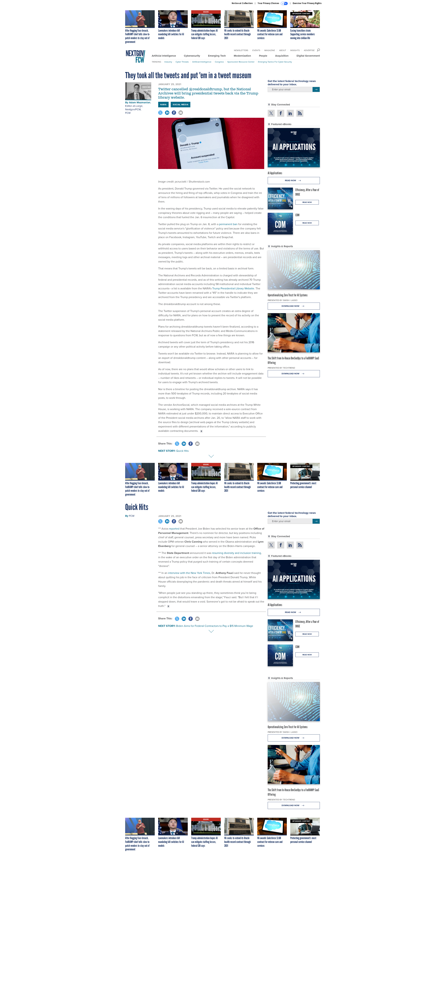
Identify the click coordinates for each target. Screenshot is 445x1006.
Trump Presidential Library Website (233, 288)
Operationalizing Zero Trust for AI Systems (288, 295)
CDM (297, 215)
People (263, 56)
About (282, 50)
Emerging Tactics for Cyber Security (275, 61)
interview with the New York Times (189, 573)
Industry (168, 61)
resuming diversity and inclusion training (236, 553)
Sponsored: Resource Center (240, 61)
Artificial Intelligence (164, 56)
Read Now (291, 180)
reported (174, 529)
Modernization (242, 56)
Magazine (269, 50)
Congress (219, 61)
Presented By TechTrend (281, 367)
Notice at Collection (242, 3)
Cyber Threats (182, 61)
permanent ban (228, 224)
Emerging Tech (217, 56)
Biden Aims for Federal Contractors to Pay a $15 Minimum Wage (214, 626)
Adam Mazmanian (139, 102)
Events (256, 50)
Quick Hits (182, 451)
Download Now (291, 306)
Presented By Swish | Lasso (282, 300)
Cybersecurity (192, 56)
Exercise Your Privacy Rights (307, 3)
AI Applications (275, 173)
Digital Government (308, 56)
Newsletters (241, 50)
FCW (128, 113)
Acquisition (282, 56)
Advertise (309, 50)
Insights (295, 50)
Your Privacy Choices (269, 3)
